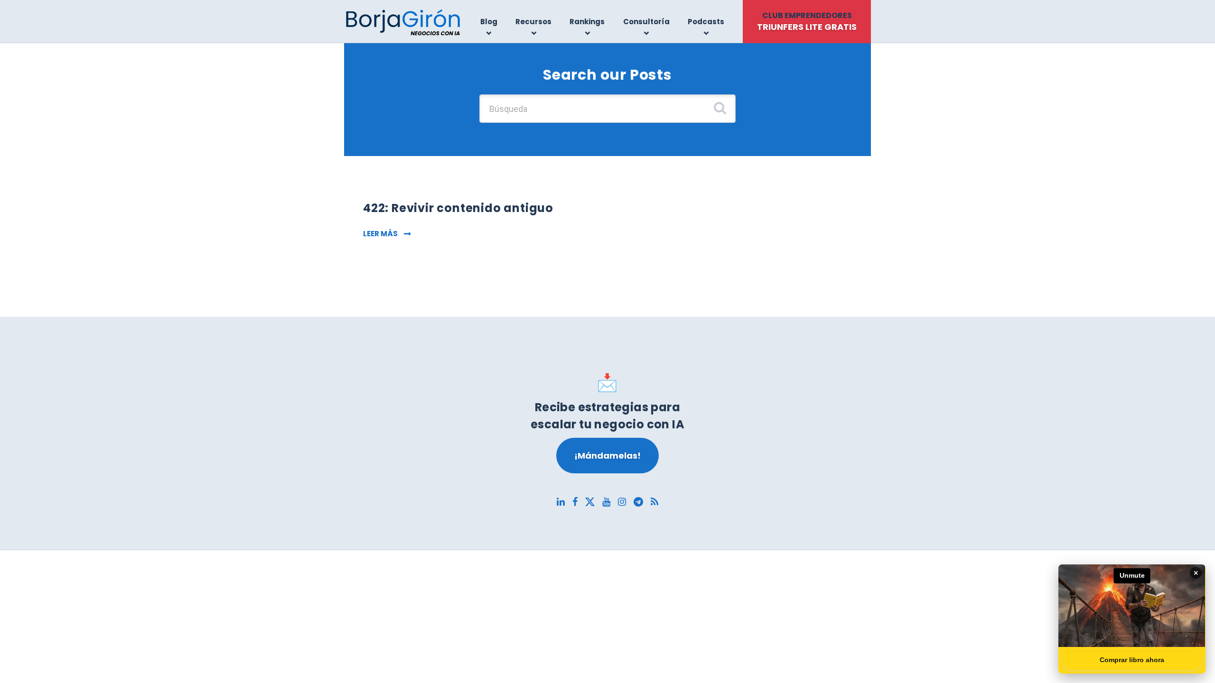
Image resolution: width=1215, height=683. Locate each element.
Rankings (587, 22)
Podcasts (706, 22)
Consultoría (646, 22)
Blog (488, 22)
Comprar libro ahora (1132, 660)
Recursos (533, 22)
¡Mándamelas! (607, 455)
